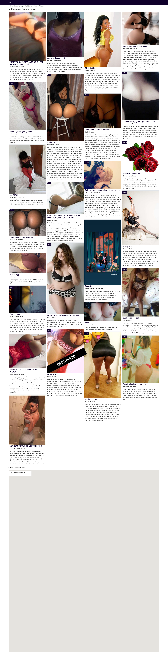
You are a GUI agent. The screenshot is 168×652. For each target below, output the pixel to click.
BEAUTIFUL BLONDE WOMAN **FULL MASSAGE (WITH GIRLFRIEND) (63, 216)
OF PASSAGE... (53, 374)
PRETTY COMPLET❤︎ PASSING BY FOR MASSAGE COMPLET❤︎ (26, 63)
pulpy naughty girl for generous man (139, 121)
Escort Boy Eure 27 (131, 174)
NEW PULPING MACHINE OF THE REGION (24, 371)
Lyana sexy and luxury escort (135, 46)
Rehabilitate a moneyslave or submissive (102, 190)
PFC (10, 2)
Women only (15, 314)
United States (28, 6)
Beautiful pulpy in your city (134, 384)
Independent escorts (15, 6)
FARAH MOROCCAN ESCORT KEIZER (63, 315)
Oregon (36, 6)
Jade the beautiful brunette (97, 130)
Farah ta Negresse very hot (22, 237)
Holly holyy (14, 274)
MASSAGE (14, 195)
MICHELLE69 (91, 68)
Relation (88, 322)
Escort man (90, 286)
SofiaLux (51, 142)
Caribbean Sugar (92, 399)
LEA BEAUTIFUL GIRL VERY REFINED (26, 446)
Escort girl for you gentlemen (22, 131)
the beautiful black (131, 318)
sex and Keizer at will (56, 58)
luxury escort (128, 246)
